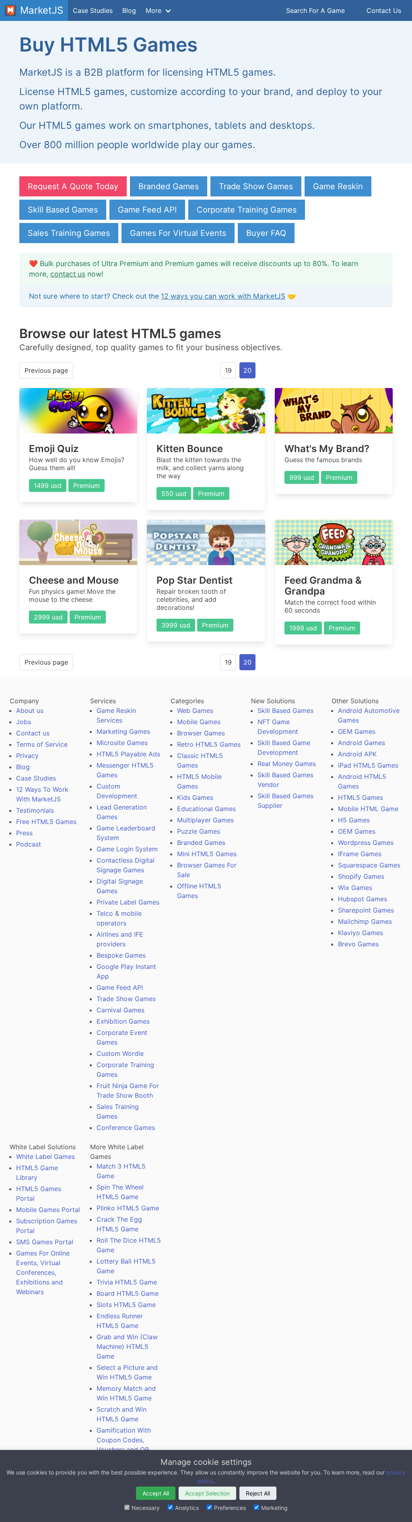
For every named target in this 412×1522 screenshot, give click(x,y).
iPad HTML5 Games (368, 765)
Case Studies (93, 10)
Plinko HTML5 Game (128, 1208)
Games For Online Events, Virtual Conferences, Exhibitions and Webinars (43, 1272)
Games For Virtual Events (178, 233)
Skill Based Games (63, 210)
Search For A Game (315, 10)
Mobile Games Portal (48, 1210)
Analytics (187, 1507)
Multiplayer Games (205, 820)
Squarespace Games (369, 865)
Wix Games (355, 888)
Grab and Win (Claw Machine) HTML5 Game (127, 1346)
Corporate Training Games (247, 210)
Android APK (357, 754)
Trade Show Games (256, 186)
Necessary (146, 1507)
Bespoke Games (121, 955)
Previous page (46, 370)
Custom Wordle (120, 1053)
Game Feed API (147, 210)
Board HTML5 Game (128, 1293)
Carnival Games (120, 1010)
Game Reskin (338, 186)
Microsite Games (122, 743)
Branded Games (168, 186)
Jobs (23, 722)
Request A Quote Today (73, 186)
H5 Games (354, 820)
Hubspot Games (362, 899)
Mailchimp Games (365, 921)
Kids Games (195, 797)
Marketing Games (123, 731)
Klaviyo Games (360, 933)
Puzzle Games (198, 831)
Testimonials (35, 810)
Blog (129, 10)
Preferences (230, 1507)
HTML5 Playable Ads (128, 754)
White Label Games (45, 1156)
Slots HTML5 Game (126, 1305)
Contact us (32, 733)
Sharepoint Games (366, 910)
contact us (67, 274)
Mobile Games (198, 722)
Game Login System (127, 849)
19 (228, 370)
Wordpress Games (365, 842)
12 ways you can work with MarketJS (223, 296)
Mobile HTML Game (368, 809)
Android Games (361, 743)
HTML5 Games (360, 797)
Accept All (155, 1493)
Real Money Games (287, 764)
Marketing (274, 1507)
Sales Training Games (69, 233)
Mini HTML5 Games (207, 854)
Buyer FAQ (266, 233)
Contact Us (383, 10)
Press (24, 833)
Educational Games (206, 809)
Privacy (27, 756)
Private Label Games (128, 902)
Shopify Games (361, 876)
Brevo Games (358, 944)
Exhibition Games (123, 1021)
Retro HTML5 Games (209, 744)
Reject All (258, 1493)
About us (29, 710)
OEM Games (356, 731)
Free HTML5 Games (46, 822)
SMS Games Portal (44, 1242)
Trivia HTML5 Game (127, 1282)
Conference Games (126, 1127)
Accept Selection (207, 1493)
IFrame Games (359, 854)
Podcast (28, 844)
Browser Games (201, 733)
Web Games (195, 710)
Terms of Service (42, 744)
